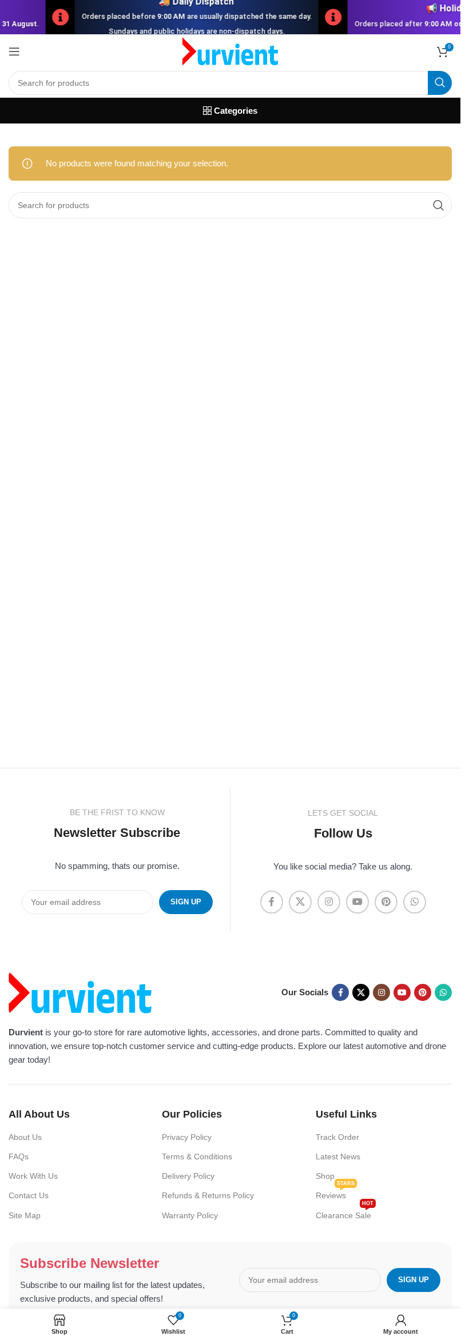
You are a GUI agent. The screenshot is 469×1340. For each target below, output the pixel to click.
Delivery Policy (188, 1176)
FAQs (19, 1156)
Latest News (338, 1156)
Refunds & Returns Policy (208, 1195)
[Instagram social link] (328, 902)
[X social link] (300, 902)
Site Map (25, 1215)
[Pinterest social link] (386, 902)
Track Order (337, 1137)
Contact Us (29, 1195)
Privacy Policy (187, 1137)
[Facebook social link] (271, 902)
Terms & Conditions (197, 1156)
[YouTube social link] (357, 902)
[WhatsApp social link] (414, 902)
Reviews (335, 1193)
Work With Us (33, 1176)
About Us (25, 1137)
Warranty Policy (190, 1215)
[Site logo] (230, 50)
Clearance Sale (344, 1213)
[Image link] (80, 991)
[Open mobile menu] (14, 51)
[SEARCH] (440, 83)
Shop (325, 1176)
